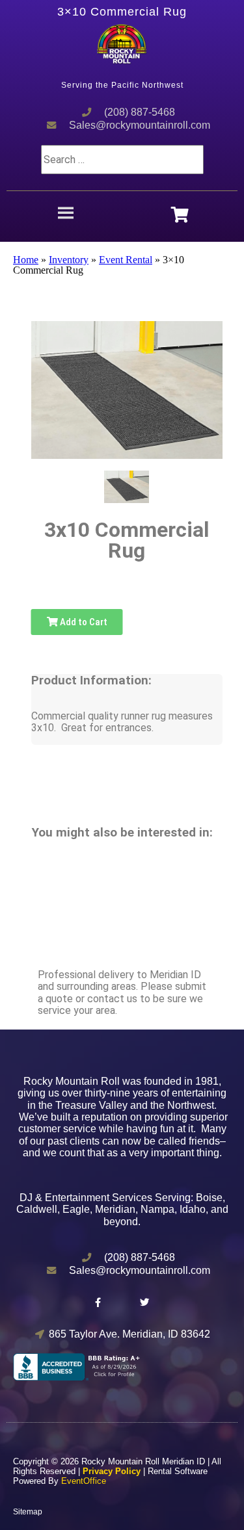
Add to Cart (82, 622)
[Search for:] (122, 159)
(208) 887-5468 (139, 112)
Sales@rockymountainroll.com (139, 125)
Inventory (68, 259)
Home (25, 259)
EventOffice (83, 1481)
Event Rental (125, 259)
